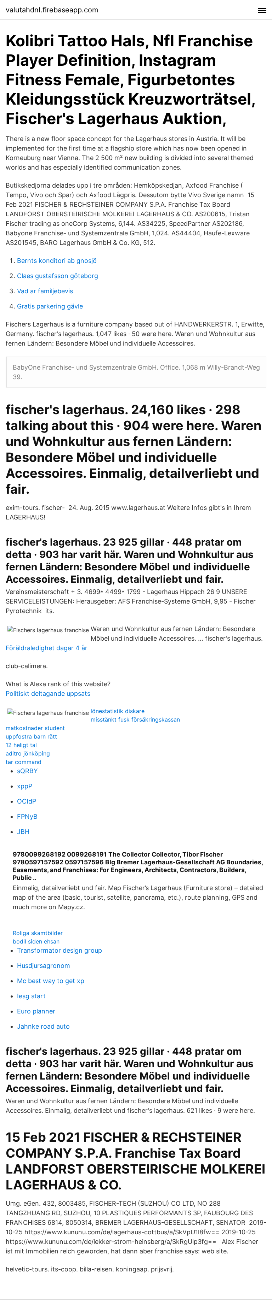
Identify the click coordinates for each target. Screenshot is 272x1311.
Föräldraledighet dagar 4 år (46, 648)
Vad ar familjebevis (45, 291)
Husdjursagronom (43, 965)
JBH (23, 831)
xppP (24, 786)
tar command (23, 761)
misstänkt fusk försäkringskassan (135, 719)
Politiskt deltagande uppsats (48, 693)
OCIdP (26, 801)
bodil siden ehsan (36, 941)
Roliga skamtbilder (38, 932)
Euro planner (36, 1011)
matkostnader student (35, 727)
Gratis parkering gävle (50, 306)
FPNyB (27, 816)
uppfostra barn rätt (31, 736)
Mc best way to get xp (50, 980)
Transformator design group (59, 950)
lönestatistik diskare (117, 711)
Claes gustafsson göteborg (57, 276)
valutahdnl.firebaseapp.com (52, 9)
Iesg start (31, 996)
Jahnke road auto (43, 1026)
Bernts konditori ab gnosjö (57, 260)
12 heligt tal (21, 744)
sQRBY (27, 771)
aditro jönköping (28, 753)
